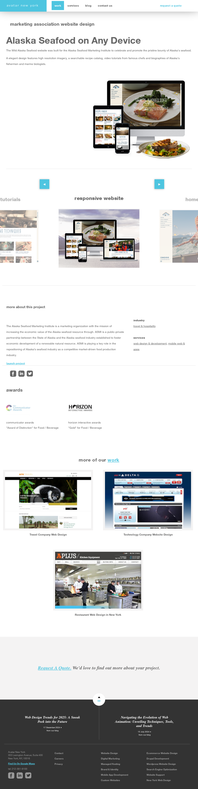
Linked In (21, 374)
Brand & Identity (109, 769)
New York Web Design (159, 780)
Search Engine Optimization (162, 769)
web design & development (150, 343)
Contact (59, 753)
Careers (59, 758)
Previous (42, 181)
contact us (105, 5)
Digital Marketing (110, 758)
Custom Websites (110, 780)
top (99, 700)
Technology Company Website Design (148, 534)
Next (156, 181)
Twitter (30, 374)
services (73, 5)
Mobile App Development (114, 774)
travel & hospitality (144, 326)
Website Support (156, 774)
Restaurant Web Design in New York (98, 614)
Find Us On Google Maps (21, 763)
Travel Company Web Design (48, 534)
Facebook (13, 374)
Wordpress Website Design (161, 763)
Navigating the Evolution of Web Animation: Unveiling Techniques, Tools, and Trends (144, 721)
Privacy (59, 763)
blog (88, 5)
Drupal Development (158, 758)
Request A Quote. (54, 667)
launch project (15, 363)
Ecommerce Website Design (162, 753)
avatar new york (22, 5)
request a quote (171, 5)
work (58, 5)
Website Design (109, 753)
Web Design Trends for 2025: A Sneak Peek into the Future (52, 719)
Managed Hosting (110, 763)
